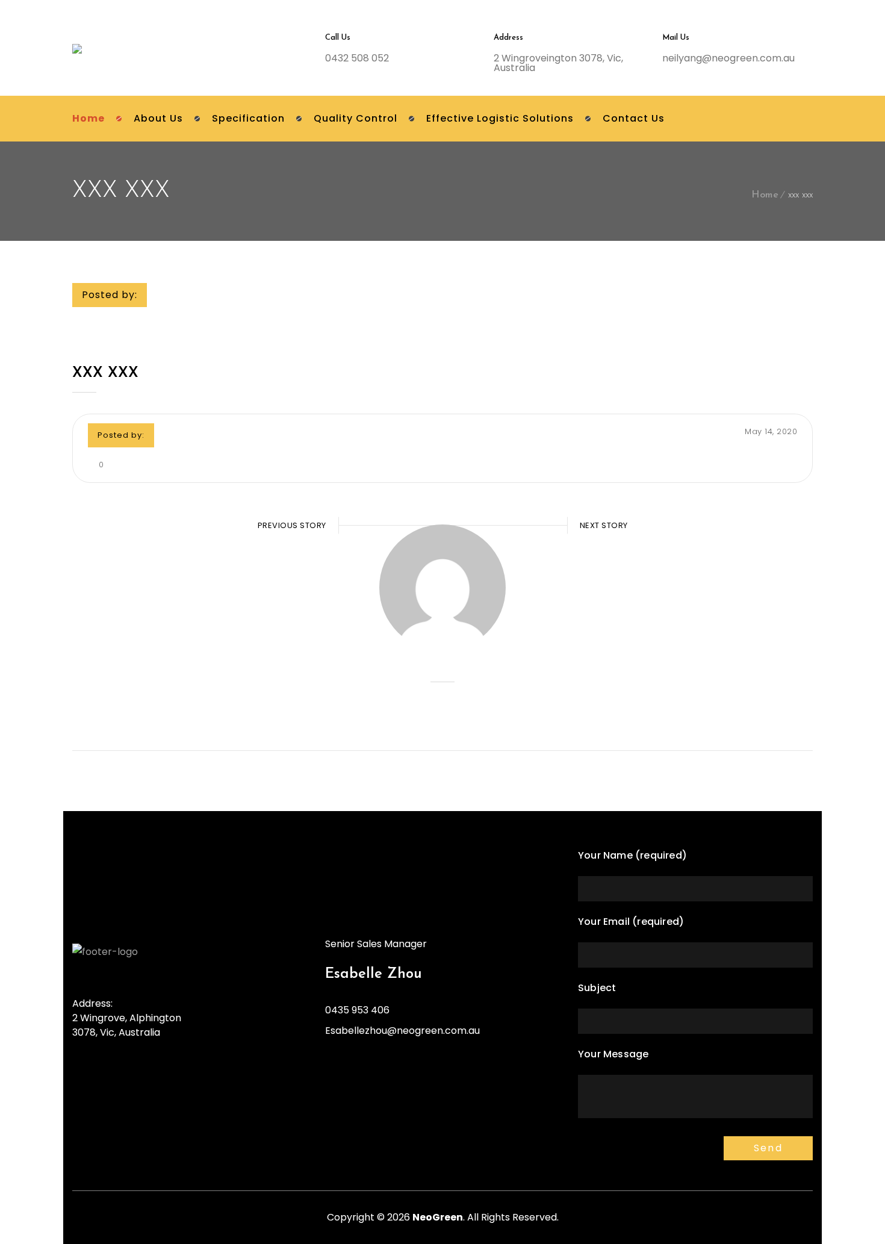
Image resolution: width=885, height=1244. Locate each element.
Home (764, 195)
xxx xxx (105, 373)
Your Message (613, 1054)
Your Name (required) (632, 855)
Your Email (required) (631, 921)
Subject (597, 988)
